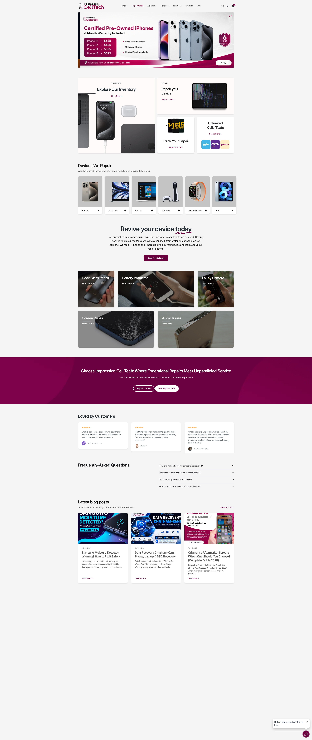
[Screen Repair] (116, 329)
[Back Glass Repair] (96, 289)
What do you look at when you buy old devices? (180, 486)
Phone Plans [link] (214, 134)
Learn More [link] (87, 283)
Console (166, 210)
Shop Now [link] (115, 96)
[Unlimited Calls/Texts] (215, 135)
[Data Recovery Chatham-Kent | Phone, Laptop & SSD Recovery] (156, 528)
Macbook (112, 210)
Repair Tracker (143, 388)
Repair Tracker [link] (175, 147)
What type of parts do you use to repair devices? (180, 472)
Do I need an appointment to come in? (175, 479)
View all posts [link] (226, 507)
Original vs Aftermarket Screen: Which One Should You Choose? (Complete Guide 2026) (209, 556)
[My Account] (227, 6)
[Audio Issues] (196, 329)
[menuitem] (124, 5)
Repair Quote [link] (167, 99)
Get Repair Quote (166, 388)
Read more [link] (86, 579)
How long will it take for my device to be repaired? (181, 466)
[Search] (222, 6)
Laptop (138, 210)
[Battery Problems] (156, 289)
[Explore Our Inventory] (116, 115)
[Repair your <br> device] (195, 96)
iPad (218, 210)
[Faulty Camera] (216, 289)
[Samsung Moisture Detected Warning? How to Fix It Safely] (103, 528)
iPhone (85, 210)
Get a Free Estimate (156, 258)
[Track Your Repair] (175, 135)
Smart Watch (195, 210)
